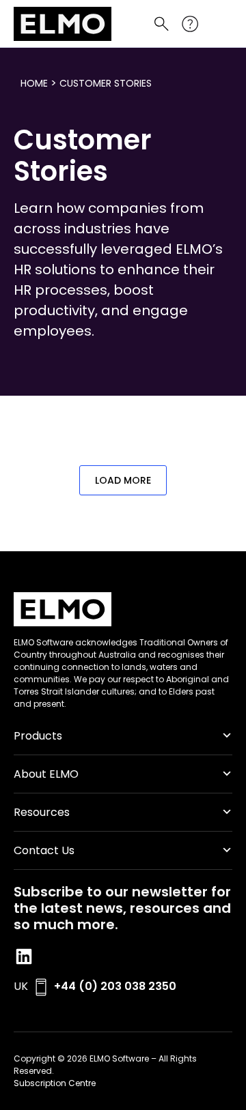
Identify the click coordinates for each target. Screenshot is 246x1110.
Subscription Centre (55, 1083)
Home (34, 83)
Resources (42, 812)
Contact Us (44, 850)
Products (38, 736)
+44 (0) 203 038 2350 (115, 986)
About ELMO (46, 774)
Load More (123, 480)
